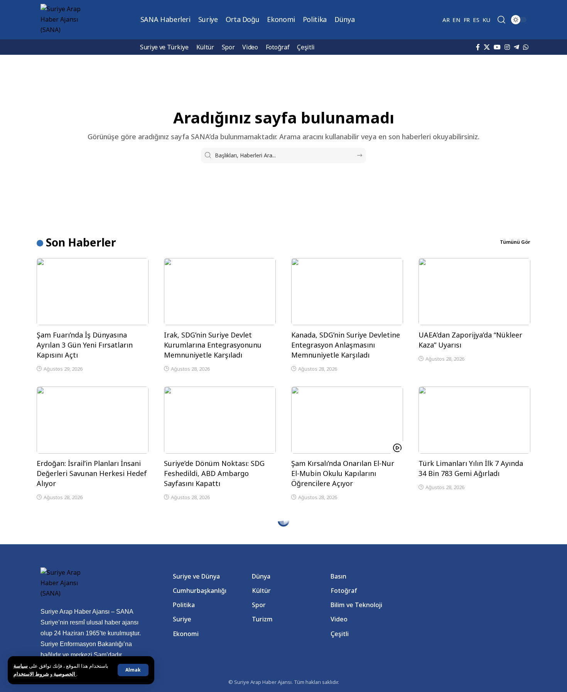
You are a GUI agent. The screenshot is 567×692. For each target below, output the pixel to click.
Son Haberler (81, 242)
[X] (487, 47)
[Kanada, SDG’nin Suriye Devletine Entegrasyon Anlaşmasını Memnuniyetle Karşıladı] (347, 291)
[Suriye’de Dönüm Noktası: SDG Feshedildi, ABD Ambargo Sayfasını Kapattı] (220, 420)
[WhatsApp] (525, 47)
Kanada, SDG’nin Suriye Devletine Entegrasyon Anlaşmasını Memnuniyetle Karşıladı (345, 345)
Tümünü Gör (515, 241)
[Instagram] (507, 47)
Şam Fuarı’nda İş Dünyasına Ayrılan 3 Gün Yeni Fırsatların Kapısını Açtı (85, 345)
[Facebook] (478, 47)
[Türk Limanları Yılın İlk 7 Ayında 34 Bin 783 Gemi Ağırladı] (474, 420)
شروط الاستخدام (45, 673)
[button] (133, 670)
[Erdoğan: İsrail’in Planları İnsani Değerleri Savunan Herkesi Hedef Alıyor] (92, 420)
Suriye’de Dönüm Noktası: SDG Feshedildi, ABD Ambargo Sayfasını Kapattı (214, 473)
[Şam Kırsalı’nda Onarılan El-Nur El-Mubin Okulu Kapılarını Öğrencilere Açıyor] (347, 420)
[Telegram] (516, 47)
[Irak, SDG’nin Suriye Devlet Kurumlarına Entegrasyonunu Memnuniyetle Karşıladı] (220, 291)
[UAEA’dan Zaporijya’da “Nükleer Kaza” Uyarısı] (474, 291)
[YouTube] (497, 47)
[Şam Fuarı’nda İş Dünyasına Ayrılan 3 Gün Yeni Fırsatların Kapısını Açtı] (92, 291)
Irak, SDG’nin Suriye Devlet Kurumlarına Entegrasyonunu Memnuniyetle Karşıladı (213, 345)
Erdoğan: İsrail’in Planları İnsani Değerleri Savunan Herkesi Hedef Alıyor (92, 473)
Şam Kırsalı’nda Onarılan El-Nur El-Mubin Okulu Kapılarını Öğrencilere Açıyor (342, 473)
